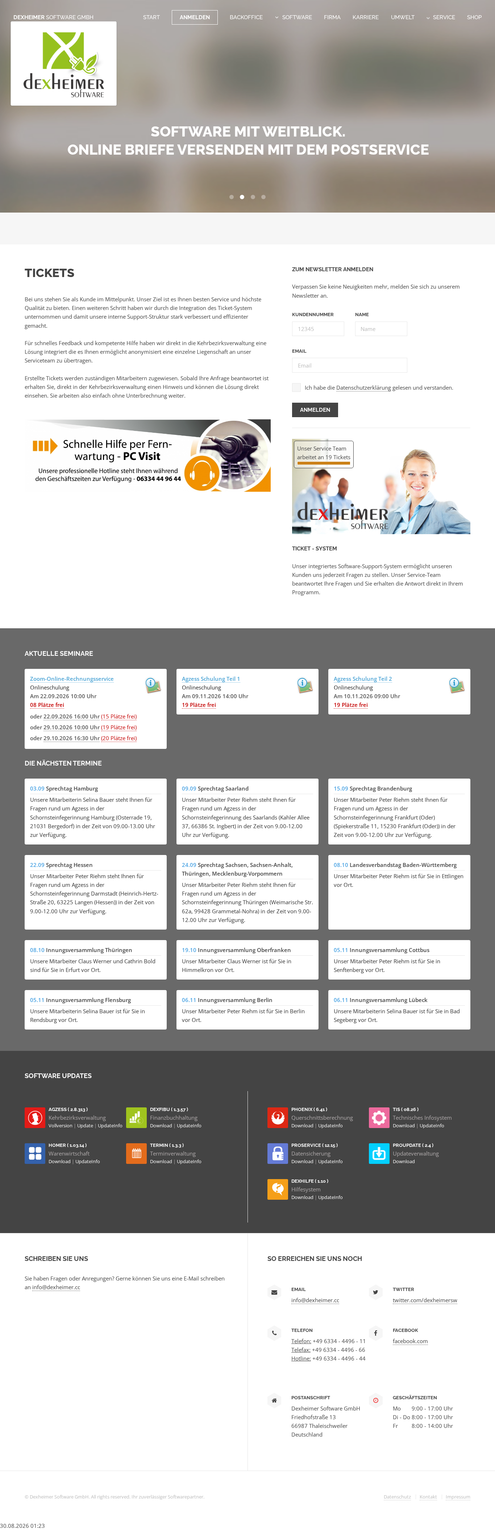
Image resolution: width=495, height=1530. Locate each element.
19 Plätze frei (199, 704)
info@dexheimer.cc (56, 1287)
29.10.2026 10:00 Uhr (71, 727)
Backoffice (246, 17)
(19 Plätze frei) (119, 727)
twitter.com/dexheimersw (425, 1300)
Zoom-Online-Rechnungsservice (72, 678)
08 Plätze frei (47, 704)
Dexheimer (53, 17)
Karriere (366, 17)
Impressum (458, 1496)
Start (151, 17)
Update (85, 1125)
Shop (474, 17)
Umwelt (403, 17)
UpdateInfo (110, 1125)
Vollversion (61, 1125)
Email (299, 351)
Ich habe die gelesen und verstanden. (379, 387)
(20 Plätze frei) (119, 738)
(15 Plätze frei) (119, 716)
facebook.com (410, 1341)
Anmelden (195, 17)
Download (161, 1125)
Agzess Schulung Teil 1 (211, 678)
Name (362, 314)
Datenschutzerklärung (363, 387)
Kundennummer (313, 314)
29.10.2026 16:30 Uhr (71, 738)
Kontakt (428, 1496)
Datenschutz (397, 1496)
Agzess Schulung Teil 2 (363, 678)
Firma (332, 17)
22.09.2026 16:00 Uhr (71, 716)
